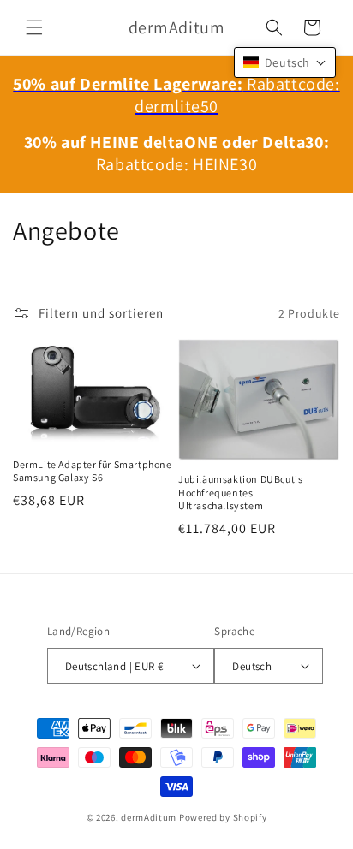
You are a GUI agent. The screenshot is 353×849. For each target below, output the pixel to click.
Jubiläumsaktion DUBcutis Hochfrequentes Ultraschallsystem (240, 492)
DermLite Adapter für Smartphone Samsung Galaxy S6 (92, 471)
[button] (34, 27)
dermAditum (148, 817)
